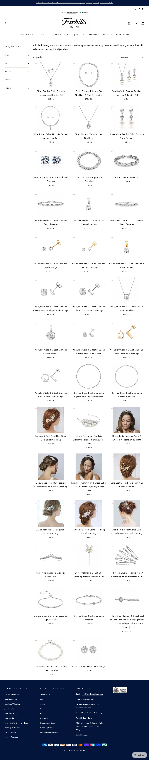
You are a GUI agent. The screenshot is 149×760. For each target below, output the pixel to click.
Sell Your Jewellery (12, 694)
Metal (8, 71)
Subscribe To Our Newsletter (16, 723)
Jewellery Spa (10, 709)
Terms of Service (11, 737)
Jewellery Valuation (12, 704)
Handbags (94, 35)
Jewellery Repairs (12, 699)
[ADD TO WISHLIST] (36, 64)
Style (8, 63)
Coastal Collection (59, 35)
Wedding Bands (46, 727)
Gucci (42, 699)
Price (8, 88)
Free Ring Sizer (11, 713)
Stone (8, 80)
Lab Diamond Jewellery (49, 732)
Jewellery (79, 35)
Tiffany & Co (26, 35)
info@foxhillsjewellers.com (92, 694)
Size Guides (10, 718)
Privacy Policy (10, 732)
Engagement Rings (47, 723)
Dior (42, 709)
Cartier (43, 704)
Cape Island (45, 718)
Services (107, 35)
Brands (41, 35)
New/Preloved (13, 47)
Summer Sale (122, 35)
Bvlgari (43, 713)
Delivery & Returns (12, 727)
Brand (8, 55)
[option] (74, 3)
